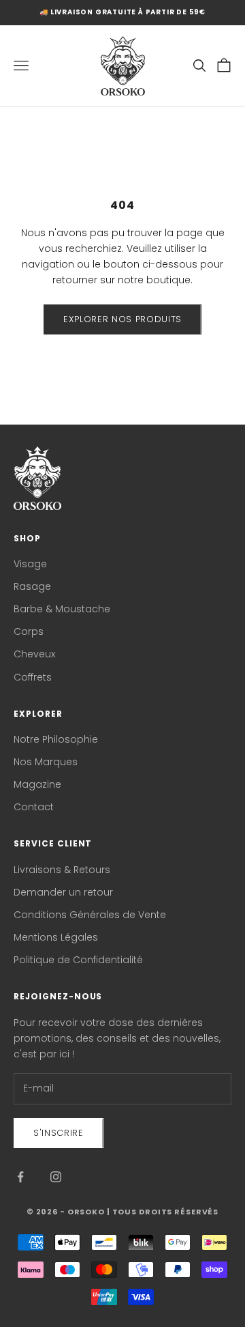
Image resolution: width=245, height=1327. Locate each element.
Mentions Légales (56, 937)
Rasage (32, 586)
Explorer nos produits (122, 319)
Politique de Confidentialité (78, 960)
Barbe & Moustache (62, 609)
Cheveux (34, 654)
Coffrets (33, 677)
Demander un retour (63, 892)
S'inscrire (58, 1132)
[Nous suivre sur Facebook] (20, 1177)
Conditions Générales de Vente (90, 915)
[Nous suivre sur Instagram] (56, 1177)
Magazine (37, 784)
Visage (30, 564)
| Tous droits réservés (162, 1211)
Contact (34, 807)
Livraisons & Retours (62, 869)
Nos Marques (46, 762)
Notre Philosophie (56, 739)
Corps (29, 631)
